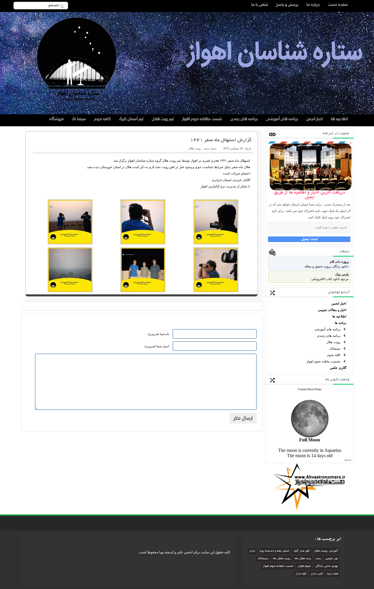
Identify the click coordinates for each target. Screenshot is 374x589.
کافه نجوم (102, 119)
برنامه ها (340, 322)
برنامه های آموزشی (282, 119)
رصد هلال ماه (303, 558)
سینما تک (79, 119)
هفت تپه (332, 574)
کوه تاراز (300, 574)
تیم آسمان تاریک (131, 119)
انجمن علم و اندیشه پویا (274, 551)
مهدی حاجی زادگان (326, 566)
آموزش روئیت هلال (326, 551)
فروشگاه (56, 119)
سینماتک (335, 348)
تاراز (252, 551)
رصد (318, 558)
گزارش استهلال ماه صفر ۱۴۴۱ (221, 140)
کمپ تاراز (317, 574)
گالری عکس (338, 367)
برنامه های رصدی (244, 119)
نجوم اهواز (304, 566)
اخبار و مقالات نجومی (332, 310)
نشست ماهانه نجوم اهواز (202, 119)
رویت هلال (333, 342)
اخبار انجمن (314, 119)
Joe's (347, 460)
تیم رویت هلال (163, 119)
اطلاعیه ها (339, 119)
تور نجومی (331, 558)
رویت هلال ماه (281, 558)
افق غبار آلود (302, 551)
